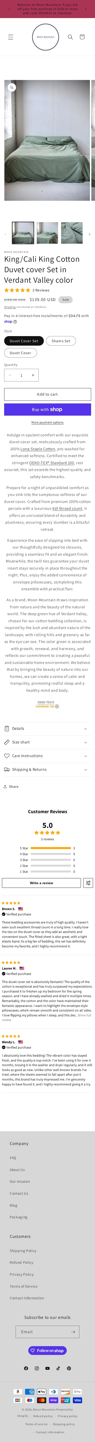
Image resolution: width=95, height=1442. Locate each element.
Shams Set (61, 340)
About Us (17, 1169)
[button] (11, 37)
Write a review (41, 883)
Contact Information (27, 1297)
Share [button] (14, 786)
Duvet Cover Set (24, 340)
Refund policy (43, 1416)
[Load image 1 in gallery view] (23, 233)
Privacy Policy (22, 1274)
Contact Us (19, 1193)
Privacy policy (68, 1416)
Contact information (50, 1432)
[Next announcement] (85, 9)
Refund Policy (21, 1262)
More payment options (47, 422)
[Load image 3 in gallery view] (72, 233)
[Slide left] (5, 234)
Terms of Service (24, 1286)
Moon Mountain (44, 1409)
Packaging (19, 1216)
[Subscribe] (73, 1332)
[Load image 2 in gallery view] (47, 233)
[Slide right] (89, 234)
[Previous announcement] (9, 9)
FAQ (13, 1157)
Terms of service (36, 1424)
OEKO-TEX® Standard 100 (51, 462)
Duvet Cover (20, 352)
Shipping (10, 307)
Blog (14, 1205)
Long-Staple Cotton (37, 448)
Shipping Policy (23, 1250)
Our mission (20, 1181)
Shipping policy (64, 1424)
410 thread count (67, 508)
